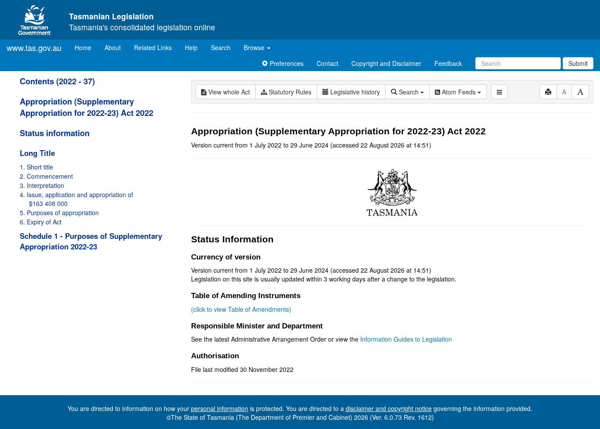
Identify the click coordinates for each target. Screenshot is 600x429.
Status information (55, 133)
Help (191, 47)
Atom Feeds (458, 91)
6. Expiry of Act (40, 221)
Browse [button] (255, 47)
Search (221, 47)
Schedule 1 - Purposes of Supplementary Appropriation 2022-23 (91, 241)
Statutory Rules (289, 91)
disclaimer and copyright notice (389, 408)
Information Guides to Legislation (406, 339)
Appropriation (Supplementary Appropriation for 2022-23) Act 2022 (86, 107)
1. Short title (36, 166)
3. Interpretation (42, 185)
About (113, 47)
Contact (327, 63)
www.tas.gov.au (34, 47)
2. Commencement (46, 176)
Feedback (448, 63)
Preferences (286, 63)
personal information (219, 408)
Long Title (37, 153)
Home (86, 47)
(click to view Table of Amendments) (241, 309)
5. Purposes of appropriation (59, 212)
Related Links (153, 47)
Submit (578, 63)
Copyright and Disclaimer (386, 63)
